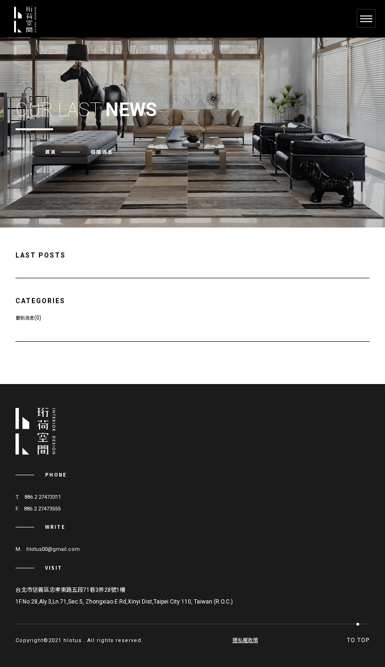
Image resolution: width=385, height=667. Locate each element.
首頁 (50, 152)
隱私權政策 (245, 640)
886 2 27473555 (42, 509)
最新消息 (24, 317)
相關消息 (102, 152)
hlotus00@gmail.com (53, 549)
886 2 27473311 (42, 497)
